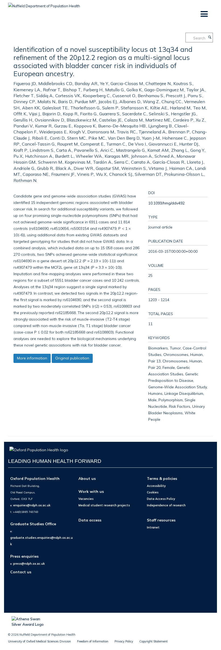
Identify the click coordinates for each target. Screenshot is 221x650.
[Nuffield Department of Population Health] (44, 4)
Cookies (152, 492)
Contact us (20, 572)
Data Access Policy (161, 499)
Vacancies (86, 499)
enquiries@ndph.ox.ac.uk (31, 505)
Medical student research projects (104, 505)
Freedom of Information (92, 641)
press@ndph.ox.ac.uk (29, 563)
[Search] (210, 38)
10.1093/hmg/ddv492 (166, 203)
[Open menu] (204, 14)
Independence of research (166, 505)
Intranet (153, 527)
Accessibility (156, 486)
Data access (89, 520)
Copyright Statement (153, 641)
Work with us (91, 491)
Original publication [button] (72, 358)
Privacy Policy (124, 641)
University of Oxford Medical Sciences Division (39, 641)
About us (87, 478)
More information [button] (32, 358)
